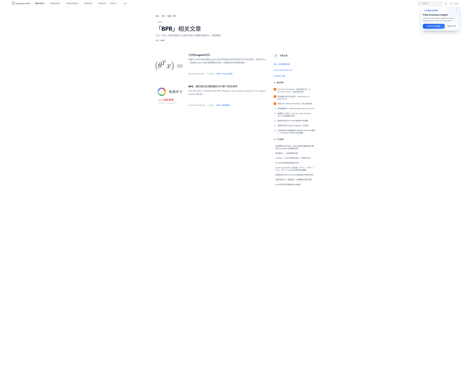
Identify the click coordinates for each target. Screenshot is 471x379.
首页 (157, 16)
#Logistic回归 (227, 74)
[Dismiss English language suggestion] (456, 10)
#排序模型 (226, 105)
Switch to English (433, 26)
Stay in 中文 (451, 26)
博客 (163, 16)
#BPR (218, 74)
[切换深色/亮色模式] (446, 3)
